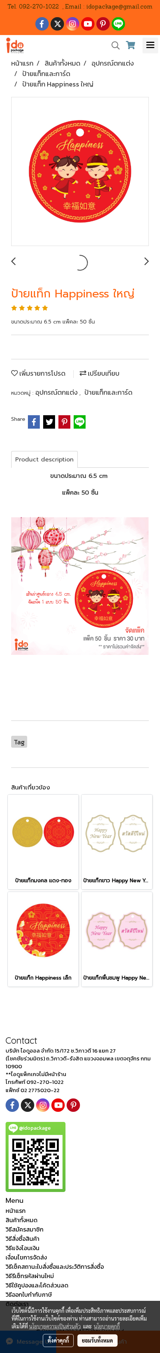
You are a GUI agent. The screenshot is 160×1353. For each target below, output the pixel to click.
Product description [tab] (44, 459)
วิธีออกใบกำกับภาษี (29, 1294)
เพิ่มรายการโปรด (41, 373)
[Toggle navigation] (150, 45)
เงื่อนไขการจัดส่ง (26, 1257)
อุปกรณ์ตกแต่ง (57, 392)
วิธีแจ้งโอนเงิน (22, 1247)
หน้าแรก (16, 1210)
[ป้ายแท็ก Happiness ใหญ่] (80, 171)
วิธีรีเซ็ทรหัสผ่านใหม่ (30, 1275)
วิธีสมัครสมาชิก (25, 1229)
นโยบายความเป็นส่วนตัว (55, 1326)
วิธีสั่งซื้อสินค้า (22, 1238)
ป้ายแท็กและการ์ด (108, 392)
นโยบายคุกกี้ (107, 1326)
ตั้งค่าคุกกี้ (58, 1340)
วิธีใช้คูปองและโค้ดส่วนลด (37, 1285)
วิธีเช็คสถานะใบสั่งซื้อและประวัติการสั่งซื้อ (55, 1266)
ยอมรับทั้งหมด (97, 1340)
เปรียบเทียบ (102, 373)
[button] (113, 45)
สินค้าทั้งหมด (22, 1219)
